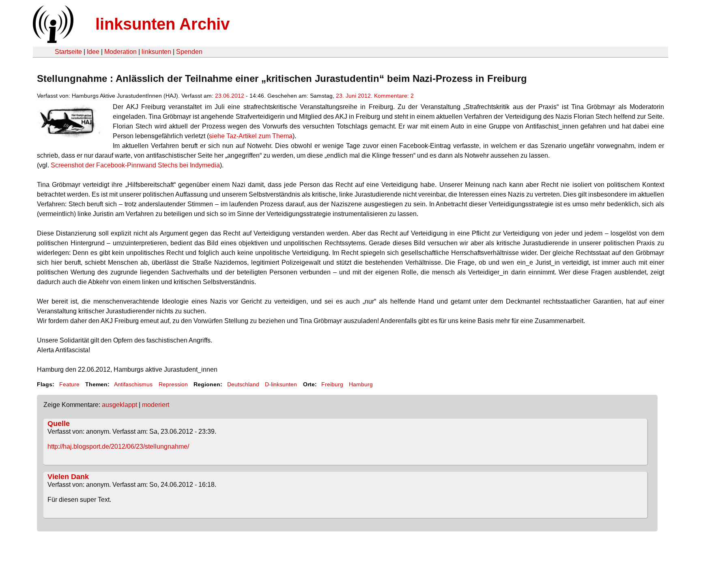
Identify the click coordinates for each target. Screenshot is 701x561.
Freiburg (332, 384)
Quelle (58, 424)
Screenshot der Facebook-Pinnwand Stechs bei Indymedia (135, 165)
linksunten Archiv (162, 24)
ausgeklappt (119, 404)
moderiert (155, 404)
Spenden (189, 51)
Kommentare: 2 (394, 95)
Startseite (68, 51)
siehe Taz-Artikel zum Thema (250, 136)
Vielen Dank (68, 477)
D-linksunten (281, 384)
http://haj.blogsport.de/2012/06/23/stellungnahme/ (118, 446)
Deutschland (243, 384)
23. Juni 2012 (353, 95)
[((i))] (52, 40)
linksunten (156, 51)
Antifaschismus (133, 384)
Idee (93, 51)
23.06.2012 (229, 95)
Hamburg (361, 384)
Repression (173, 384)
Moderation (120, 51)
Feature (69, 384)
